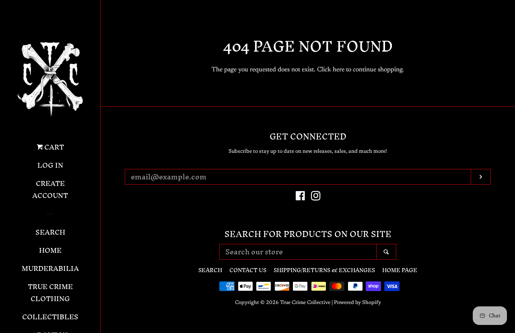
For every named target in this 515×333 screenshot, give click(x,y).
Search (50, 233)
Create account (50, 190)
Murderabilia (50, 269)
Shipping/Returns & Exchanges (324, 270)
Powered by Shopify (357, 302)
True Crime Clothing (50, 293)
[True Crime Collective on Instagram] (316, 198)
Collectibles (50, 318)
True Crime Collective (305, 302)
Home (50, 251)
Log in (50, 166)
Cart (53, 148)
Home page (399, 270)
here (338, 70)
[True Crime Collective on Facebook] (300, 198)
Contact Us (247, 270)
